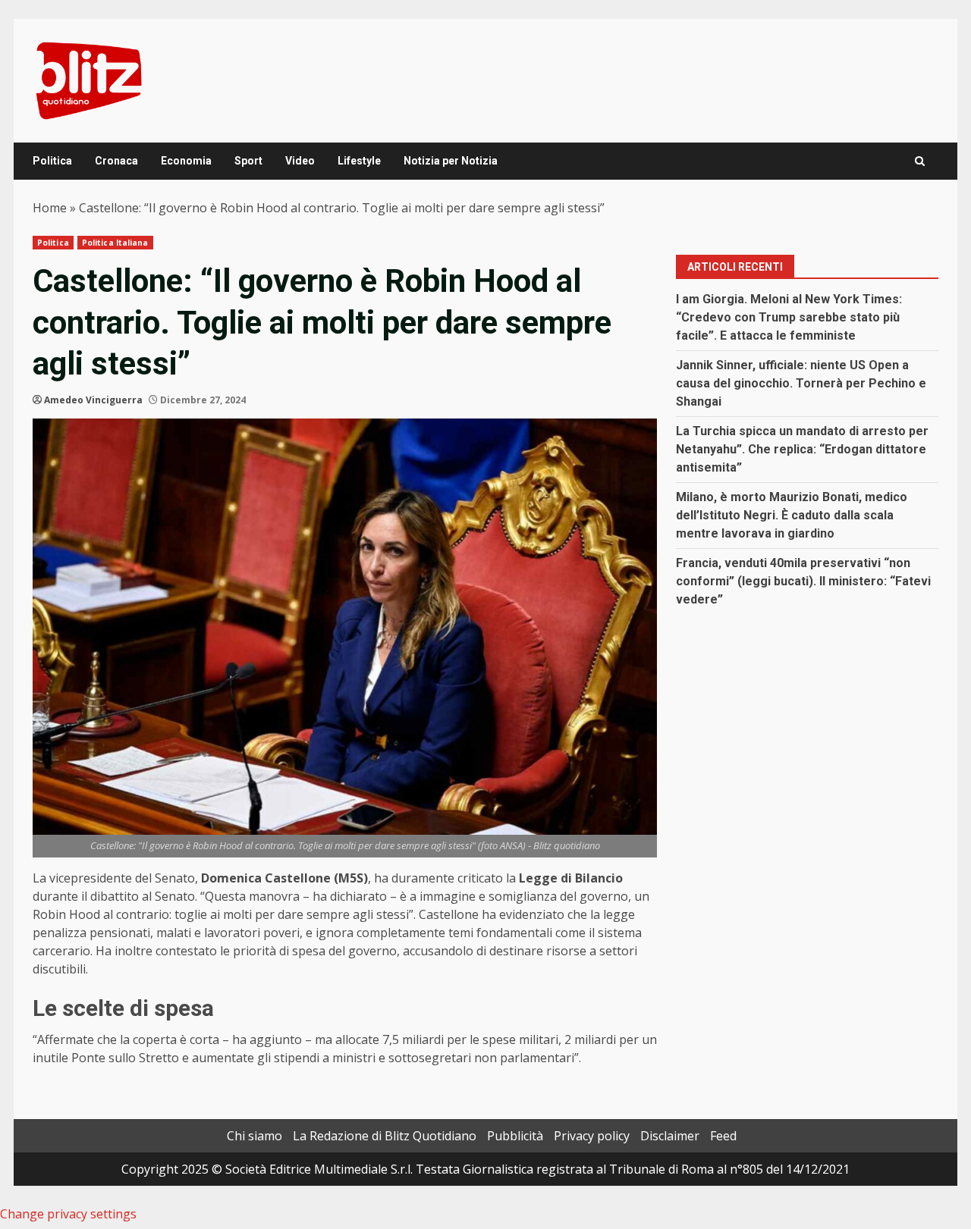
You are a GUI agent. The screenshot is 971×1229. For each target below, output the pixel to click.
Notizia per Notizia (451, 161)
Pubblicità (515, 1135)
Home (50, 207)
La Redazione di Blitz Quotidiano (384, 1135)
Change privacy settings (68, 1213)
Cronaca (116, 161)
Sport (248, 161)
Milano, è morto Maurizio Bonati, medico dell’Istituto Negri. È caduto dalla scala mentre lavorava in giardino (791, 515)
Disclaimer (669, 1135)
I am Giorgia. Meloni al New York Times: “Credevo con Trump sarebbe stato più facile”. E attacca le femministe (789, 317)
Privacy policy (592, 1135)
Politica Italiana (115, 242)
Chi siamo (254, 1135)
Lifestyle (359, 161)
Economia (186, 161)
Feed (723, 1135)
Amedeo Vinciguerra (93, 399)
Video (300, 161)
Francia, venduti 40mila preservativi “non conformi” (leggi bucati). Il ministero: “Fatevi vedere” (803, 581)
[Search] (920, 161)
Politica (52, 161)
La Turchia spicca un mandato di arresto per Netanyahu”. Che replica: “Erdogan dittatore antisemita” (802, 449)
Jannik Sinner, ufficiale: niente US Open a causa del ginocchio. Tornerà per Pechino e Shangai (801, 383)
